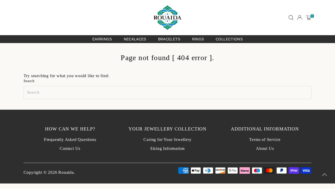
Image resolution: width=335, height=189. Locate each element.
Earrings (102, 39)
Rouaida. (66, 172)
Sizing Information (167, 148)
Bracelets (169, 39)
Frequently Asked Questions (70, 139)
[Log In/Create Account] (299, 17)
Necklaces (135, 39)
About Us (265, 148)
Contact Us (70, 148)
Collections (229, 39)
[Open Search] (291, 17)
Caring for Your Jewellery (167, 139)
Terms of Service (265, 139)
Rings (198, 39)
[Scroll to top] (324, 174)
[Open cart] (308, 17)
